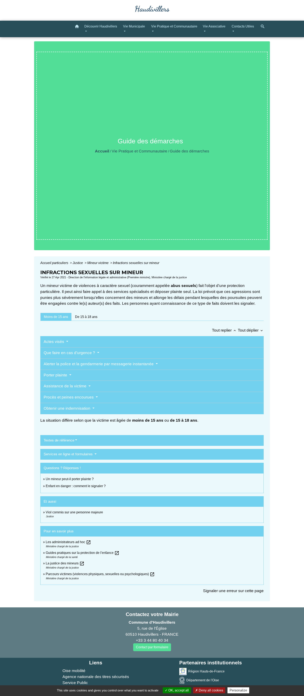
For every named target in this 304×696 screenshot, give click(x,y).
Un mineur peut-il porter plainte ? (70, 479)
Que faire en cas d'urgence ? (70, 353)
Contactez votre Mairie (152, 614)
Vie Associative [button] (214, 26)
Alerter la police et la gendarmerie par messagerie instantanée (99, 364)
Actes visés (54, 341)
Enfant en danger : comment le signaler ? (76, 486)
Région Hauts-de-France (206, 671)
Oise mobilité (73, 671)
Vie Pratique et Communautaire (139, 151)
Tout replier (224, 330)
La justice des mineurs (65, 563)
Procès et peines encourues (69, 397)
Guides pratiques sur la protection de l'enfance (82, 552)
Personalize (238, 690)
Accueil (102, 151)
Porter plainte (56, 375)
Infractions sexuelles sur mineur (136, 263)
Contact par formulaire (152, 647)
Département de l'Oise (202, 680)
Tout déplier (251, 330)
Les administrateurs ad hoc (68, 542)
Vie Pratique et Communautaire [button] (174, 26)
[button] (77, 27)
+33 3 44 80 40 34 (152, 640)
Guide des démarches (189, 151)
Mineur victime (98, 263)
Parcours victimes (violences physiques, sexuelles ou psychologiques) (100, 574)
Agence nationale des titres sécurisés (95, 677)
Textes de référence (59, 440)
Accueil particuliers (54, 263)
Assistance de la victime (65, 386)
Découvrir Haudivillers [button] (100, 26)
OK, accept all (178, 690)
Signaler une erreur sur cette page (233, 591)
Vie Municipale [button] (134, 26)
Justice (78, 263)
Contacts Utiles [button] (243, 26)
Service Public (75, 683)
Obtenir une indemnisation (67, 408)
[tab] (56, 317)
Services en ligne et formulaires (69, 454)
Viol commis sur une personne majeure (74, 512)
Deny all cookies (210, 690)
